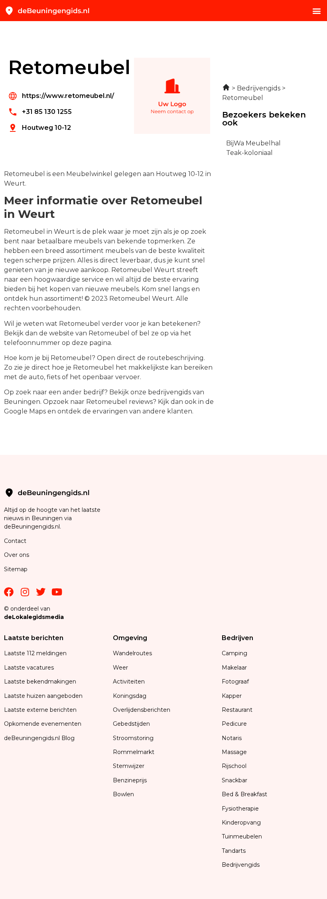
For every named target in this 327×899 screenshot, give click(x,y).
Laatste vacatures (29, 667)
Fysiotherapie (240, 808)
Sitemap (16, 569)
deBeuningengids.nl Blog (39, 738)
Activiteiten (129, 681)
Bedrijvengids (241, 864)
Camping (235, 653)
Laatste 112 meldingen (35, 653)
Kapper (232, 695)
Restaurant (237, 709)
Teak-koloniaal (249, 153)
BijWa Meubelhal (253, 143)
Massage (234, 752)
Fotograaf (236, 681)
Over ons (16, 554)
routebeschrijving (175, 358)
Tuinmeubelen (242, 836)
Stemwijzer (128, 766)
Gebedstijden (131, 723)
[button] (316, 10)
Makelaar (234, 667)
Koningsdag (129, 695)
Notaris (232, 738)
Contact (15, 540)
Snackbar (234, 780)
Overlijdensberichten (142, 709)
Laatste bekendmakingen (40, 681)
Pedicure (234, 723)
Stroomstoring (133, 738)
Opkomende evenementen (42, 723)
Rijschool (234, 766)
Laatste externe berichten (40, 709)
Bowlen (123, 794)
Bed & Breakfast (244, 794)
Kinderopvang (241, 822)
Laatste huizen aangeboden (43, 695)
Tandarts (234, 850)
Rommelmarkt (134, 752)
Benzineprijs (130, 780)
